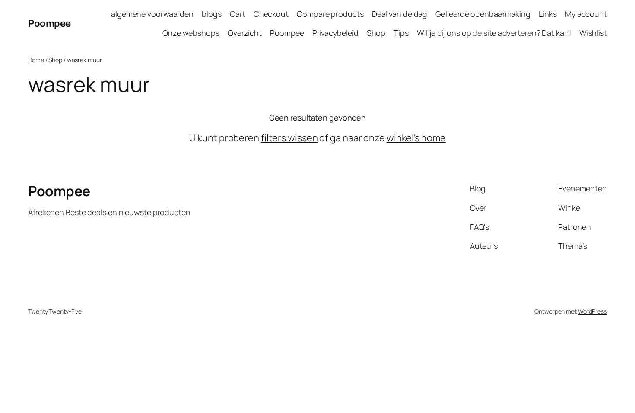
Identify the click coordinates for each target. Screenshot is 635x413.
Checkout (271, 14)
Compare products (330, 14)
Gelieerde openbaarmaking (482, 14)
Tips (401, 33)
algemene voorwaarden (152, 14)
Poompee (49, 23)
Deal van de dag (400, 14)
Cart (237, 14)
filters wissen (289, 137)
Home (36, 60)
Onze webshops (190, 33)
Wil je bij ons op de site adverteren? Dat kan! (494, 33)
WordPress (592, 311)
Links (548, 14)
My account (586, 14)
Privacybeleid (335, 33)
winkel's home (416, 137)
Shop (376, 33)
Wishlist (593, 33)
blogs (212, 14)
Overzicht (245, 33)
